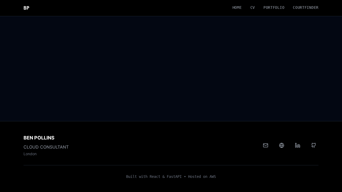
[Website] (281, 145)
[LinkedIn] (297, 145)
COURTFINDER (305, 7)
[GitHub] (313, 145)
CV (252, 7)
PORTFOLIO (273, 7)
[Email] (265, 145)
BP (26, 8)
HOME (237, 7)
